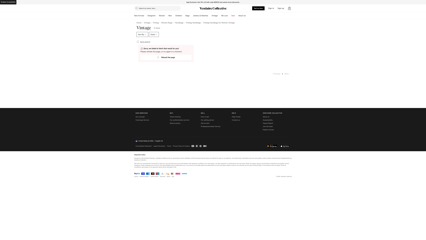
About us (266, 117)
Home (138, 22)
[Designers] (157, 16)
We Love (224, 15)
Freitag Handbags (193, 22)
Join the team (268, 126)
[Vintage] (219, 16)
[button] (289, 8)
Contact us (236, 120)
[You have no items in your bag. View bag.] (289, 8)
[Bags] (191, 16)
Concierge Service (142, 120)
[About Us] (247, 16)
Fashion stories (268, 130)
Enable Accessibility (8, 2)
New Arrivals (139, 15)
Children (178, 15)
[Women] (167, 16)
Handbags (179, 22)
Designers (151, 15)
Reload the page (168, 57)
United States (155, 176)
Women (162, 15)
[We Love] (230, 16)
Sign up (281, 8)
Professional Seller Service (210, 126)
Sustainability (268, 120)
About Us (242, 15)
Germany (162, 176)
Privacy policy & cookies (181, 146)
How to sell (205, 117)
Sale (233, 15)
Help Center (236, 117)
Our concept (140, 117)
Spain (168, 176)
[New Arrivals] (146, 16)
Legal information (159, 146)
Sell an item (258, 8)
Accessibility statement (144, 146)
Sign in (271, 8)
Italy (173, 176)
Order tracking (175, 117)
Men (170, 15)
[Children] (184, 16)
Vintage (215, 15)
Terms (169, 146)
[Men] (174, 16)
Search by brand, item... (147, 8)
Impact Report (268, 123)
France (136, 176)
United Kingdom (144, 176)
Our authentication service (179, 120)
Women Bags (166, 22)
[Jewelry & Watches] (210, 16)
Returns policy (175, 123)
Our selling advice (207, 120)
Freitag (156, 22)
